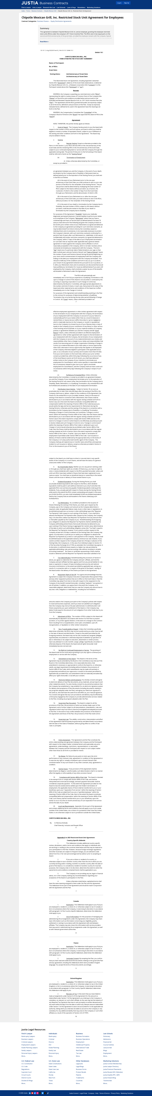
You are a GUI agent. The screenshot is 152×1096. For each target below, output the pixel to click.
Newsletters (81, 7)
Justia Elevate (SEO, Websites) (113, 1072)
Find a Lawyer (26, 7)
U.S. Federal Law (27, 1061)
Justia (23, 11)
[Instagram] (37, 1093)
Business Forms (81, 1069)
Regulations (25, 1069)
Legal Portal (83, 1093)
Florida (51, 1075)
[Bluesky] (43, 1093)
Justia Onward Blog (109, 1078)
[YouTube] (32, 1093)
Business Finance (43, 21)
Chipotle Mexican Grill (50, 11)
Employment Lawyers (28, 1045)
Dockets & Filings (27, 1081)
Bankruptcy (52, 1036)
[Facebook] (35, 1093)
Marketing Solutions (93, 7)
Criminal (51, 1039)
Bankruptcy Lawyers (28, 1036)
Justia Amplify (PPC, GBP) (111, 1075)
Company (91, 1093)
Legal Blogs (80, 1066)
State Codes (53, 1066)
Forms (28, 11)
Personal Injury (54, 1053)
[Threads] (40, 1093)
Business (79, 1033)
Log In (119, 3)
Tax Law (78, 1053)
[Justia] (29, 2)
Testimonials (107, 1081)
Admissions (107, 1039)
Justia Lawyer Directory (111, 1066)
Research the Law (49, 7)
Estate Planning (54, 1048)
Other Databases (82, 1061)
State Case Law (54, 1069)
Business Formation (82, 1036)
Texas (51, 1081)
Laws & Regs (71, 7)
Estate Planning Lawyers (29, 1048)
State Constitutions (55, 1064)
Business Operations (83, 1039)
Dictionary (106, 1036)
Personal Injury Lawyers (29, 1053)
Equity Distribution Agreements (61, 21)
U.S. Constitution (26, 1064)
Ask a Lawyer (37, 7)
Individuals (53, 1033)
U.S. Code (24, 1066)
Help (96, 1093)
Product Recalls (81, 1072)
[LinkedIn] (30, 1093)
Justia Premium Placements (112, 1069)
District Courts (26, 1078)
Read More (44, 42)
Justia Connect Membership (112, 1064)
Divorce (51, 1042)
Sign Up (126, 3)
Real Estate (79, 1050)
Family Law (52, 1050)
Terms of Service (104, 1093)
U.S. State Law (54, 1061)
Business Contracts (37, 11)
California (52, 1072)
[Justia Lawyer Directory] (48, 1093)
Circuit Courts (26, 1075)
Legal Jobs (79, 1064)
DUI (50, 1045)
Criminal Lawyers (27, 1042)
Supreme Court (26, 1072)
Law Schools (61, 7)
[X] (45, 1093)
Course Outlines (108, 1045)
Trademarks (80, 1078)
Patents (78, 1075)
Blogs (105, 1050)
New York (52, 1078)
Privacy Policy (115, 1093)
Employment (80, 1042)
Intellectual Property (83, 1045)
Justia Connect (74, 1093)
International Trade (82, 1048)
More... (23, 1056)
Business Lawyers (27, 1039)
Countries (79, 1081)
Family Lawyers (26, 1050)
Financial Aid (107, 1042)
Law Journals (107, 1048)
